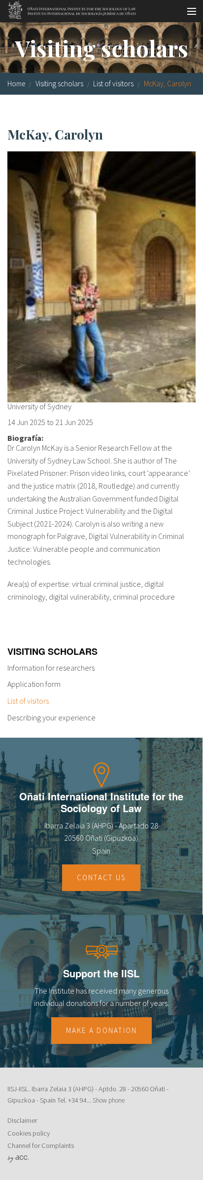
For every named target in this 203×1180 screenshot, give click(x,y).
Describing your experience (51, 717)
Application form (34, 684)
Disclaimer (22, 1120)
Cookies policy (28, 1133)
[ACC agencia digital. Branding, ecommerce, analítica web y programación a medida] (18, 1158)
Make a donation (101, 1030)
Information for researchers (51, 668)
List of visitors (113, 83)
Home (16, 83)
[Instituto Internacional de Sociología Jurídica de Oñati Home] (68, 8)
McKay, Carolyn (167, 83)
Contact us (101, 877)
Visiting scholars (59, 83)
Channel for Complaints (40, 1145)
